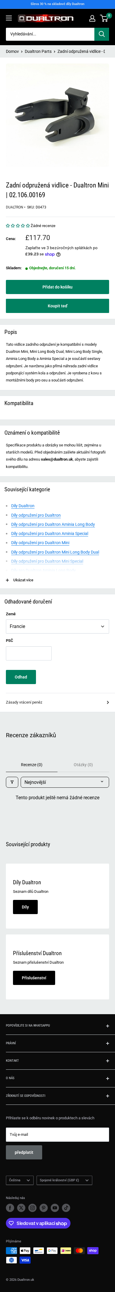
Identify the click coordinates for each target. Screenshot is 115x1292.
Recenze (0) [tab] (31, 764)
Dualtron (14, 207)
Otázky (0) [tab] (83, 764)
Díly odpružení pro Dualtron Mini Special (47, 561)
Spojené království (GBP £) (59, 1180)
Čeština (14, 1180)
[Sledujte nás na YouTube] (55, 1208)
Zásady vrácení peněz (24, 702)
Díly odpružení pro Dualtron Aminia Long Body (53, 524)
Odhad (21, 677)
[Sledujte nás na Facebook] (10, 1208)
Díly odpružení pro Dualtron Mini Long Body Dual (55, 552)
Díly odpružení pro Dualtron (36, 515)
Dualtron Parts (38, 51)
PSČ (9, 640)
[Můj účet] (92, 18)
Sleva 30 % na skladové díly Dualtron (57, 4)
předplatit (24, 1152)
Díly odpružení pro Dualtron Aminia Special (49, 533)
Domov (12, 51)
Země (11, 614)
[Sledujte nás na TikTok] (66, 1208)
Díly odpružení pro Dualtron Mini (40, 542)
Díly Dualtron (22, 505)
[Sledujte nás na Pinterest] (44, 1208)
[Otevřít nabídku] (9, 18)
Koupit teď (58, 306)
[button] (18, 226)
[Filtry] (12, 782)
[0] (104, 18)
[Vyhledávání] (101, 34)
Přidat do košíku (57, 287)
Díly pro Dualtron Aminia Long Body (43, 570)
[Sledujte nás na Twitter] (21, 1208)
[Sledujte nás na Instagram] (32, 1208)
